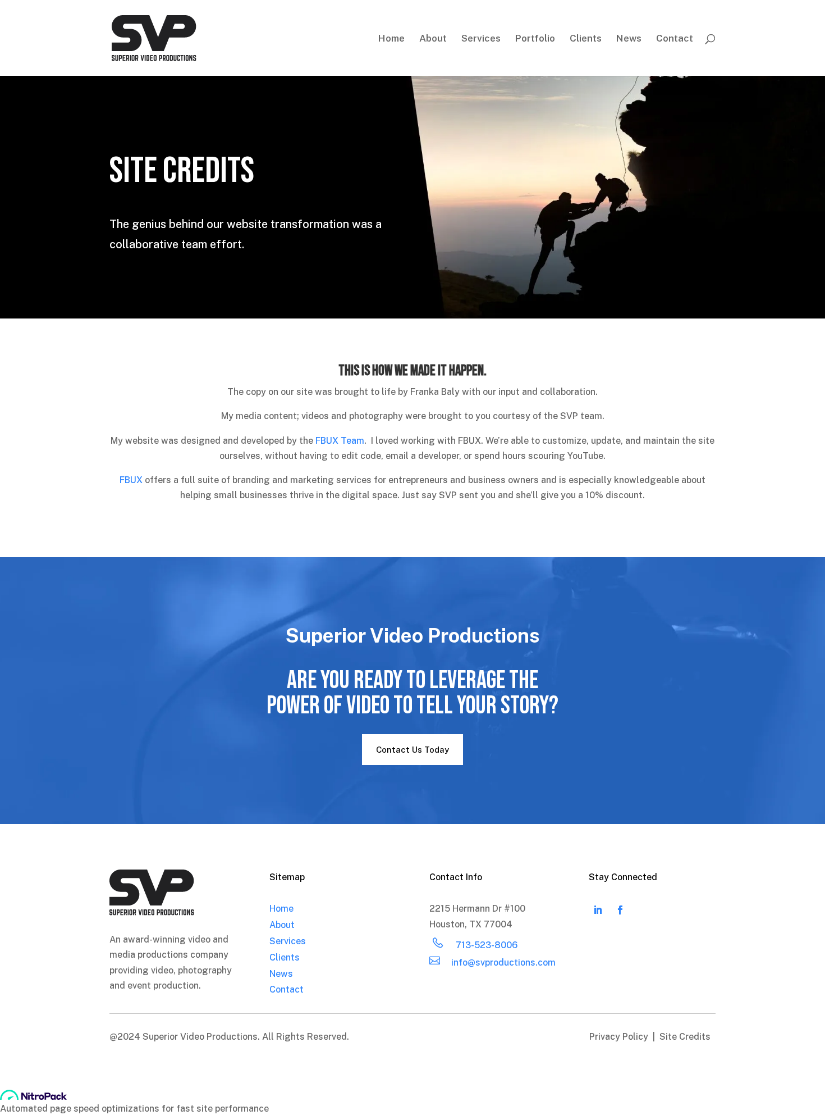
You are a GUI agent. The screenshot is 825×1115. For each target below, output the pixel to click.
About (433, 39)
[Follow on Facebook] (620, 910)
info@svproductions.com (503, 962)
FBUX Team (339, 440)
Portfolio (535, 39)
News (628, 39)
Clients (586, 39)
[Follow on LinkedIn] (598, 910)
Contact (674, 39)
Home (391, 39)
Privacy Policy (619, 1036)
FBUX (131, 480)
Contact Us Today (412, 749)
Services (481, 39)
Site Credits (685, 1036)
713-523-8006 (486, 945)
